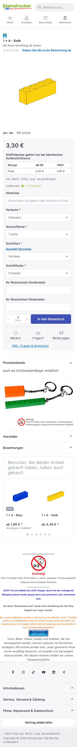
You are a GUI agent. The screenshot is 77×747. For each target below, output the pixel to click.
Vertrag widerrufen (38, 722)
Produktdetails (14, 363)
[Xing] (64, 672)
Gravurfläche (15, 227)
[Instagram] (23, 672)
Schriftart (13, 243)
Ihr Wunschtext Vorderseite (25, 282)
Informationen (13, 688)
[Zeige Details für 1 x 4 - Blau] (20, 496)
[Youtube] (43, 672)
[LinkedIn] (54, 672)
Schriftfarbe (14, 265)
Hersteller (10, 436)
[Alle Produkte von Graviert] (5, 35)
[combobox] (54, 7)
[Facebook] (13, 672)
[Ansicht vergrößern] (38, 91)
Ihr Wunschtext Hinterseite (25, 299)
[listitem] (38, 91)
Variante (12, 210)
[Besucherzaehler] (38, 632)
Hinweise (12, 193)
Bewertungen (13, 448)
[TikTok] (33, 672)
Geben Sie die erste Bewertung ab (46, 50)
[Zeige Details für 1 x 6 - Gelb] (56, 496)
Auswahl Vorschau (18, 249)
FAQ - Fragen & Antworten (30, 346)
